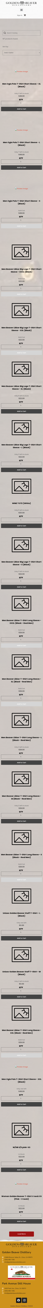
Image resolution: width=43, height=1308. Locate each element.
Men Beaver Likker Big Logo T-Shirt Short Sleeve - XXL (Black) (21, 329)
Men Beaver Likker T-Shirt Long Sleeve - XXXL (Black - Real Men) (21, 621)
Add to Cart (21, 109)
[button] (21, 10)
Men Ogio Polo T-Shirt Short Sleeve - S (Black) (21, 202)
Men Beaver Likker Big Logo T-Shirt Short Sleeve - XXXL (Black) (21, 270)
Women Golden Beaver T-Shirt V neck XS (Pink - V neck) (21, 1197)
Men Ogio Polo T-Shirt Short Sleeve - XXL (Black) (21, 1080)
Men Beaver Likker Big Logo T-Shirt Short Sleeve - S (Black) (21, 563)
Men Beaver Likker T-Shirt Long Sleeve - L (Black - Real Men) (21, 739)
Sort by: (5, 47)
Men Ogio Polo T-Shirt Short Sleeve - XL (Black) (21, 85)
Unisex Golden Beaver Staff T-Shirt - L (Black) (21, 914)
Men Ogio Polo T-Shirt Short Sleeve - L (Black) (21, 143)
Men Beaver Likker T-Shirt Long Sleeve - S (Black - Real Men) (21, 856)
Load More (22, 1234)
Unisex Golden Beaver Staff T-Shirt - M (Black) (21, 973)
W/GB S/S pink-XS (21, 1147)
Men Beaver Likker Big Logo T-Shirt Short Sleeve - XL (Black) (21, 387)
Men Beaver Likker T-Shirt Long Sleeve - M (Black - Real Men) (21, 797)
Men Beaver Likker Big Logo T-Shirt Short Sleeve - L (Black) (21, 446)
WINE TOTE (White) (21, 503)
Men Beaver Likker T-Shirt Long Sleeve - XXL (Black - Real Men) (21, 1031)
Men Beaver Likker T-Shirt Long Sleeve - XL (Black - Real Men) (21, 680)
